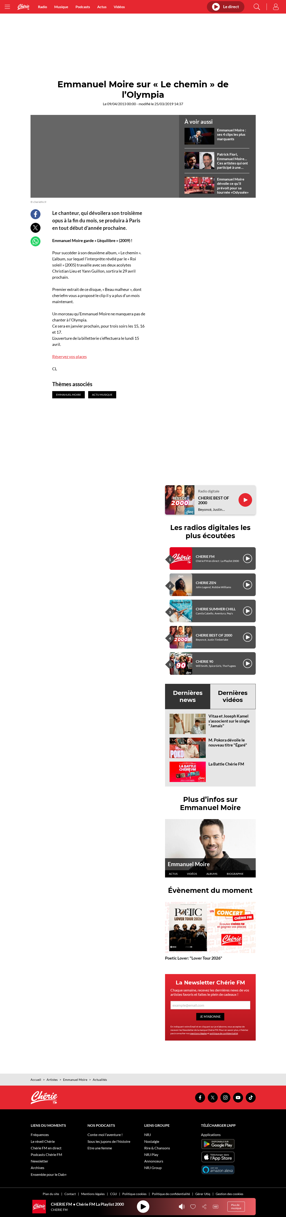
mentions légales (198, 1033)
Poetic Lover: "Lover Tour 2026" (193, 958)
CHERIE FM (205, 556)
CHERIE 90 (204, 661)
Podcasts (83, 7)
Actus (101, 7)
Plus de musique (236, 1206)
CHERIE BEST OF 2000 (213, 500)
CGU (113, 1194)
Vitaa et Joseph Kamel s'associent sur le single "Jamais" (229, 720)
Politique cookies (134, 1194)
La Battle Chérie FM (226, 763)
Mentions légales (93, 1194)
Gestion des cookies (229, 1194)
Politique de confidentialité (171, 1194)
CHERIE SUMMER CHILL (216, 609)
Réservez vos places (69, 356)
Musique (61, 7)
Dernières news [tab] (188, 696)
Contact (70, 1194)
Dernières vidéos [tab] (233, 696)
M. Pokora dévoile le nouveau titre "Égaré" (227, 742)
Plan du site (51, 1194)
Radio (42, 7)
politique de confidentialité (224, 1033)
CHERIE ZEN (206, 582)
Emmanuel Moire (189, 864)
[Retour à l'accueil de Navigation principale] (23, 7)
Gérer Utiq (202, 1194)
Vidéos (119, 7)
